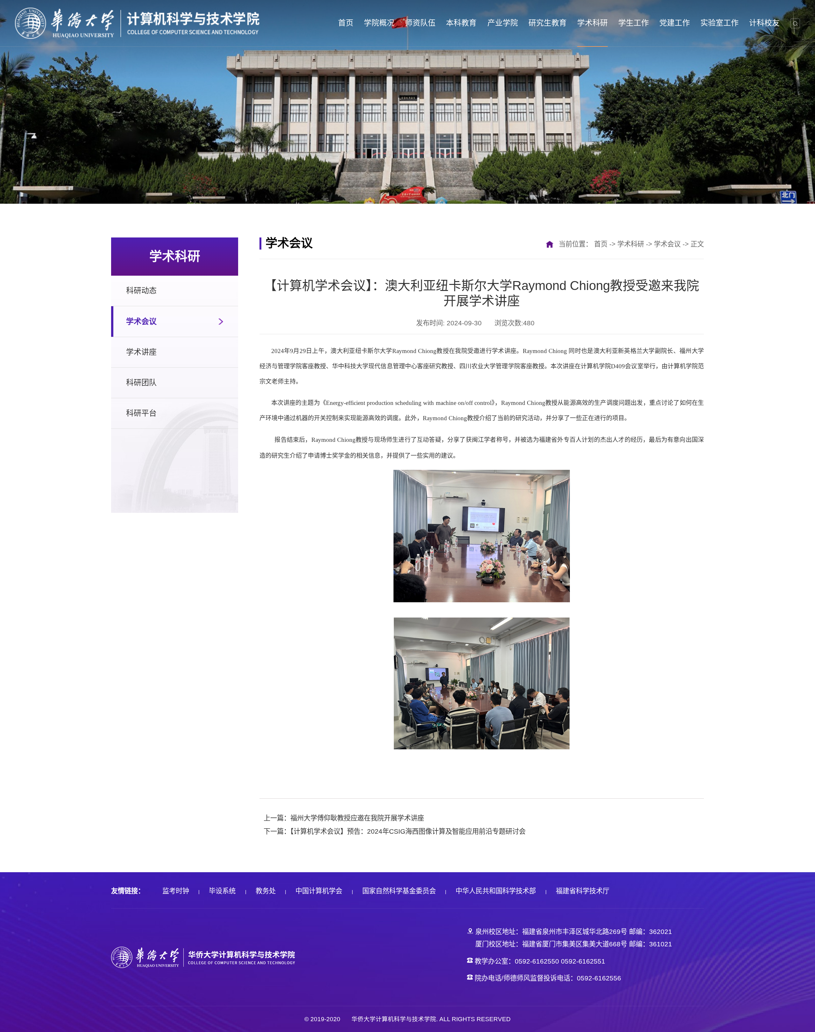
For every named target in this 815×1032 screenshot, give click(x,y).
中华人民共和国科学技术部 (496, 891)
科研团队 (141, 382)
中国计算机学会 (318, 891)
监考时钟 (175, 891)
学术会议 (141, 321)
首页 (600, 244)
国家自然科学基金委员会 (399, 891)
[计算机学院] (137, 22)
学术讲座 (141, 352)
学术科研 (630, 244)
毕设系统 (222, 891)
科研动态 (141, 290)
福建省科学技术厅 (582, 891)
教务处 (266, 891)
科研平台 (141, 413)
